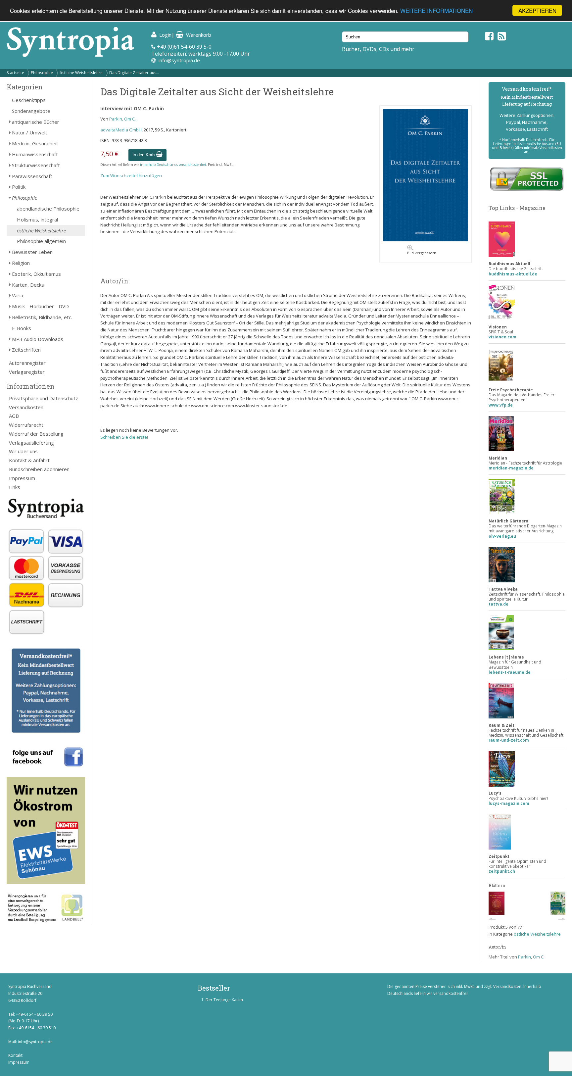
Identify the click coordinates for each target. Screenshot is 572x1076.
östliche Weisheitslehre (81, 72)
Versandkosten (26, 407)
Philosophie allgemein (41, 241)
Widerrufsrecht (26, 424)
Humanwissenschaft (35, 154)
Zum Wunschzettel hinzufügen (131, 175)
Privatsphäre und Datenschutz (43, 398)
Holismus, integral (37, 219)
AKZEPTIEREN (537, 10)
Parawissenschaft (32, 176)
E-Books (21, 328)
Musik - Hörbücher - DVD (40, 306)
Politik (18, 186)
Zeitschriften (26, 349)
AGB (14, 416)
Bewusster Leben (32, 252)
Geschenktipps (29, 100)
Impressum (22, 478)
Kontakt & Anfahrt (29, 460)
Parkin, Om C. (122, 119)
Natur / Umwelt (29, 132)
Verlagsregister (27, 371)
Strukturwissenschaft (36, 165)
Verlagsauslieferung (31, 442)
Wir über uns (23, 451)
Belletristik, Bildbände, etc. (42, 317)
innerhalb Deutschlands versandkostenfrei (173, 164)
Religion (21, 263)
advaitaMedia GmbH (121, 130)
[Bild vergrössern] (425, 240)
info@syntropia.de (179, 60)
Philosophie (42, 72)
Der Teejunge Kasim (224, 1000)
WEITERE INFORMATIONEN (436, 11)
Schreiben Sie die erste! (124, 437)
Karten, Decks (28, 284)
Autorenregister (27, 363)
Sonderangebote (31, 111)
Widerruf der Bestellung (36, 433)
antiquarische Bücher (35, 122)
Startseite (15, 72)
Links (14, 487)
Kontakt (15, 1055)
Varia (17, 295)
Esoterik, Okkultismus (36, 273)
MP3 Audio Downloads (37, 339)
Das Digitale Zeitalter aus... (134, 72)
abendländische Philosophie (48, 208)
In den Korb (144, 154)
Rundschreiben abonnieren (39, 469)
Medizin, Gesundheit (35, 143)
